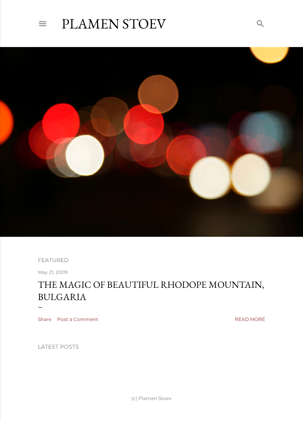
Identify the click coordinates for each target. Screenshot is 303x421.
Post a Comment (77, 319)
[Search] (260, 22)
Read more (250, 319)
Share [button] (44, 319)
